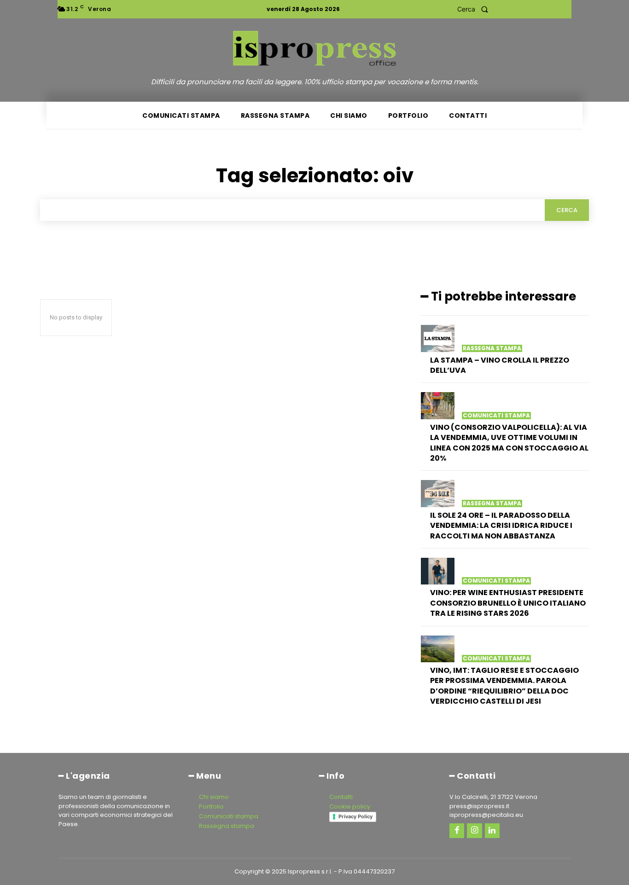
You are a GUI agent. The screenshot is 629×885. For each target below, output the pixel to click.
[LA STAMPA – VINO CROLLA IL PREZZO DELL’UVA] (437, 338)
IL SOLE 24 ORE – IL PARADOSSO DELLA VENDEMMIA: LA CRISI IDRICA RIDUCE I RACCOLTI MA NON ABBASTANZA (501, 525)
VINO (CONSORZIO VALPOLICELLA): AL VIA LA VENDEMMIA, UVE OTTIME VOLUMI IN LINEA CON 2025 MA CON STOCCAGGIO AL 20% (509, 442)
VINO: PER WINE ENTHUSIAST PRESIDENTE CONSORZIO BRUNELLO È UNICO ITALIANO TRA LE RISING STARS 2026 (508, 603)
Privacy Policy (355, 816)
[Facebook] (456, 830)
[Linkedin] (492, 830)
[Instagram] (474, 830)
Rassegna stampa (492, 348)
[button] (475, 9)
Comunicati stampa (496, 415)
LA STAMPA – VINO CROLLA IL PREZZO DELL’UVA (499, 365)
